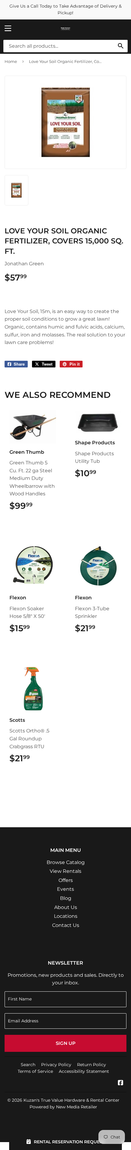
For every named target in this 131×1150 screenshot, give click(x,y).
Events (65, 889)
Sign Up (66, 1043)
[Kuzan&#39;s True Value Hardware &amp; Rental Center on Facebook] (120, 1083)
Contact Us (65, 925)
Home (11, 61)
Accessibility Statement (84, 1071)
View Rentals (65, 871)
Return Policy (91, 1064)
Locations (65, 916)
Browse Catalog (66, 862)
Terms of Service (35, 1071)
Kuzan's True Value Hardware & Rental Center (71, 1100)
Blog (65, 898)
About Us (65, 907)
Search (28, 1064)
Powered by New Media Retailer (63, 1106)
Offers (65, 880)
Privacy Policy (56, 1064)
